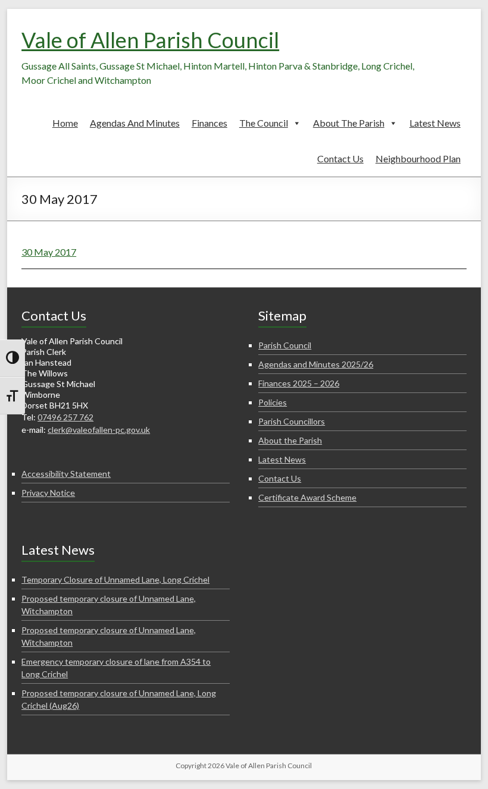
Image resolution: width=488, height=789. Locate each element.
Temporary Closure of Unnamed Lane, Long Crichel (115, 579)
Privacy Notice (48, 493)
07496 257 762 (65, 417)
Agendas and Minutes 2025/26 (315, 364)
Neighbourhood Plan (418, 158)
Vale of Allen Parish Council (150, 40)
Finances (209, 122)
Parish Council (284, 345)
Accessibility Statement (66, 474)
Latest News (435, 122)
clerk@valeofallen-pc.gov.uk (99, 430)
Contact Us (340, 158)
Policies (272, 402)
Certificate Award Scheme (307, 497)
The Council (263, 122)
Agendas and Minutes (135, 122)
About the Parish (348, 122)
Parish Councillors (291, 421)
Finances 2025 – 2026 (298, 383)
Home (65, 122)
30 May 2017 (48, 251)
